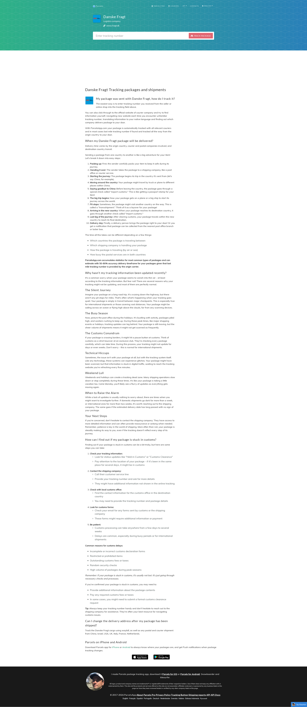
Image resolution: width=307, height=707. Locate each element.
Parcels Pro (159, 6)
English (125, 699)
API (208, 695)
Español (140, 699)
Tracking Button (179, 695)
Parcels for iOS (169, 674)
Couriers (174, 6)
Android (126, 647)
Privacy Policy (163, 695)
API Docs (215, 695)
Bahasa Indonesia (192, 699)
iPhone (115, 647)
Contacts (194, 6)
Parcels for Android (190, 674)
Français (132, 699)
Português (148, 699)
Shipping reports (197, 695)
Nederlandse (165, 699)
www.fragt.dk (112, 25)
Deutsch (156, 699)
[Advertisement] (153, 67)
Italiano (181, 699)
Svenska (174, 699)
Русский (203, 699)
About (140, 695)
